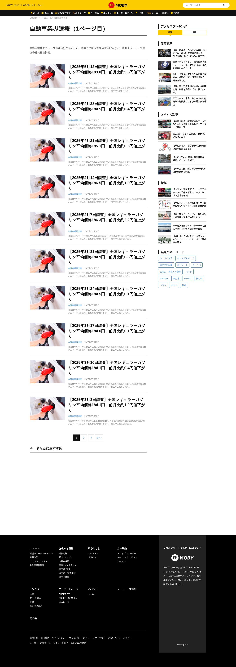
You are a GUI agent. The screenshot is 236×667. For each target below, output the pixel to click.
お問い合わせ (114, 638)
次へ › (99, 438)
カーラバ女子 (166, 258)
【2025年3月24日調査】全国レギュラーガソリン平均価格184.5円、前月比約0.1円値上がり (106, 293)
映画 (32, 594)
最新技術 (34, 557)
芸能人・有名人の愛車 (170, 272)
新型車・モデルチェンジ (41, 553)
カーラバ (196, 265)
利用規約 (45, 638)
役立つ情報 (64, 577)
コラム (163, 285)
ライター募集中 (60, 643)
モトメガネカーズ (185, 258)
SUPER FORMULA (68, 598)
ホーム (36, 13)
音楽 (32, 602)
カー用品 (94, 13)
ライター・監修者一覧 (40, 643)
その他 (176, 13)
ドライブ (92, 557)
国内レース (64, 602)
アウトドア (93, 553)
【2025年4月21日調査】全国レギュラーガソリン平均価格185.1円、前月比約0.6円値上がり (106, 145)
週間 (170, 32)
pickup (174, 285)
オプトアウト (99, 638)
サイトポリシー (59, 638)
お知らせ (127, 638)
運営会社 (34, 638)
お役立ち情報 (64, 13)
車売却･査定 (64, 569)
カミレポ (92, 594)
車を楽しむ (80, 13)
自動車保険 (64, 561)
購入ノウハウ (65, 557)
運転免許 (63, 553)
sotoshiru (164, 278)
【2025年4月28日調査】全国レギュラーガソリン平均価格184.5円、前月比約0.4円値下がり (106, 108)
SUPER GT (64, 594)
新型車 (176, 278)
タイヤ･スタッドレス (127, 557)
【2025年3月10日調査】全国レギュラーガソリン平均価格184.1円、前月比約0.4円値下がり (106, 367)
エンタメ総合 (36, 606)
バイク (189, 272)
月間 (194, 32)
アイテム (121, 561)
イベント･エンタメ (39, 561)
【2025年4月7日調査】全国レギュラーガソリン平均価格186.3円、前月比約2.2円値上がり (106, 220)
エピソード (182, 265)
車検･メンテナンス (68, 565)
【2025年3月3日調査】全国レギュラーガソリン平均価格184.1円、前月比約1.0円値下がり (106, 404)
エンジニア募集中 (79, 643)
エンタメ (107, 13)
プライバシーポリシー (79, 638)
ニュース (49, 13)
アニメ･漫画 (35, 598)
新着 (184, 285)
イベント (142, 13)
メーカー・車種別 (160, 13)
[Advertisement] (88, 491)
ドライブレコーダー (126, 553)
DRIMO (187, 278)
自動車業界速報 (75, 83)
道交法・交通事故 (67, 573)
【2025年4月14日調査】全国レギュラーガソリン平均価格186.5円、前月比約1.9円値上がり (106, 183)
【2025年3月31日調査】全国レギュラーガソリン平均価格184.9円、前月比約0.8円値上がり (106, 256)
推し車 (199, 278)
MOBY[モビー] (36, 18)
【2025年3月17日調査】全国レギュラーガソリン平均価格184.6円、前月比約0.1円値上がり (106, 330)
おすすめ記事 (166, 265)
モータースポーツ (125, 13)
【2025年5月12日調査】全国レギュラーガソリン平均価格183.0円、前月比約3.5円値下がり (106, 72)
